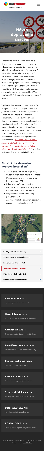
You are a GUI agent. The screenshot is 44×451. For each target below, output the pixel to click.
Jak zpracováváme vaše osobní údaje (14, 441)
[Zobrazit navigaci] (38, 5)
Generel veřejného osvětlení (15, 279)
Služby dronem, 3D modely (14, 252)
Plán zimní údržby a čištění (14, 274)
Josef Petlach (27, 443)
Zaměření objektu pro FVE (14, 263)
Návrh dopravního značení (15, 268)
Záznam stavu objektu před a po (16, 257)
